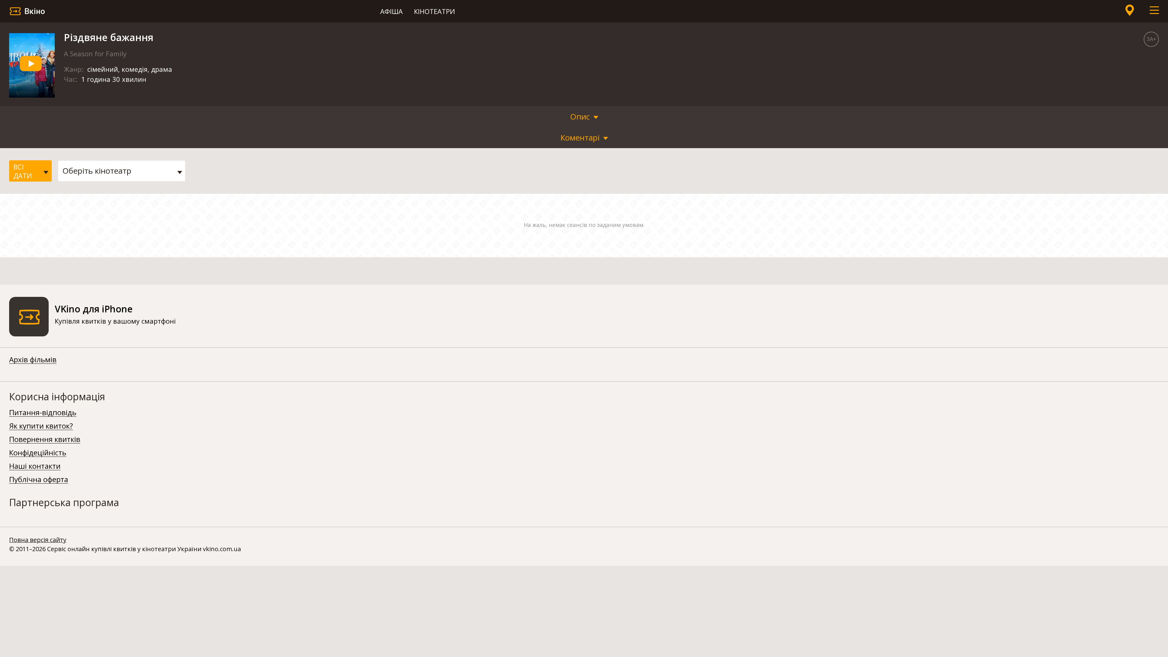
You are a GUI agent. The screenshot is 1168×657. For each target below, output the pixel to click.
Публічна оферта (38, 480)
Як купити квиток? (41, 426)
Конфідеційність (37, 453)
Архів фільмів (33, 360)
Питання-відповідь (42, 413)
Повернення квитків (44, 439)
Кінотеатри (434, 11)
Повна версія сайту (37, 540)
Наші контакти (35, 466)
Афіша (391, 11)
